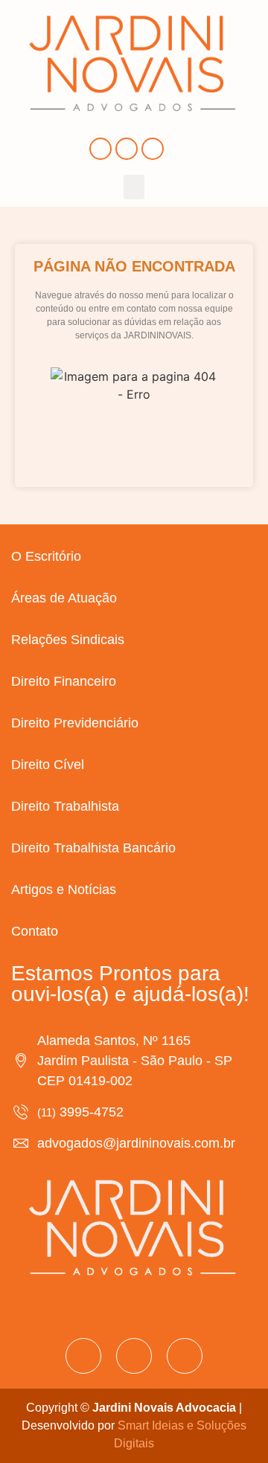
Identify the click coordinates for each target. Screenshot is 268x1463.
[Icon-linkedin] (184, 1356)
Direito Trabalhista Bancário (93, 847)
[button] (134, 187)
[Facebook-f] (83, 1356)
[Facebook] (100, 149)
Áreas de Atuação (64, 598)
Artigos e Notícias (63, 889)
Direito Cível (47, 764)
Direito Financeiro (63, 681)
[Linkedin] (152, 149)
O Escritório (46, 556)
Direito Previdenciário (74, 723)
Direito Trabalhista (65, 806)
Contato (34, 931)
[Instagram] (126, 149)
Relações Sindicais (67, 639)
